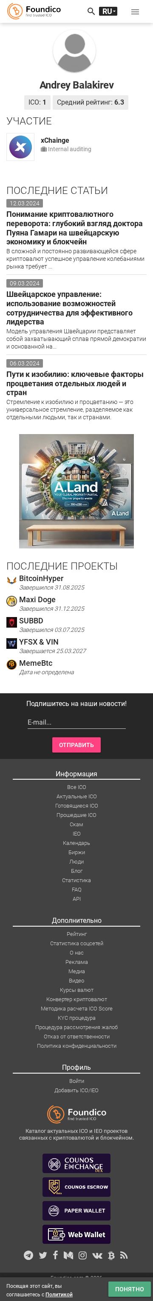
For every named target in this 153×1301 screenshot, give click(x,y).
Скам (76, 824)
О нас (77, 952)
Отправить (76, 745)
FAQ (77, 889)
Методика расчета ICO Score (77, 1008)
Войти (76, 1081)
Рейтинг (77, 934)
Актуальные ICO (77, 796)
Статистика (76, 880)
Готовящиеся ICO (76, 806)
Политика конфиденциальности (76, 1046)
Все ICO (76, 787)
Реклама (76, 962)
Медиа (76, 971)
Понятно (129, 1289)
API (77, 899)
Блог (76, 871)
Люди (76, 861)
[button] (135, 11)
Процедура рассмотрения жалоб (76, 1027)
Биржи (76, 852)
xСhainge (55, 140)
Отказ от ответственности (77, 1036)
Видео (76, 980)
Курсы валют (77, 990)
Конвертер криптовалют (76, 999)
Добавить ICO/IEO (76, 1090)
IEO (77, 833)
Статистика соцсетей (76, 943)
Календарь (76, 843)
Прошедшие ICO (76, 815)
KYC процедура (77, 1018)
